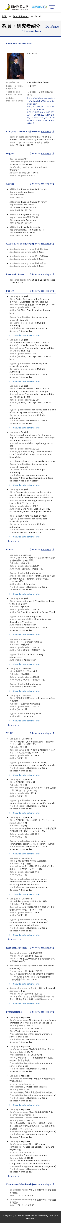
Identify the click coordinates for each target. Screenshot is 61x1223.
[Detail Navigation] (51, 6)
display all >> (14, 541)
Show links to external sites (27, 335)
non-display (46, 131)
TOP (4, 16)
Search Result (21, 16)
